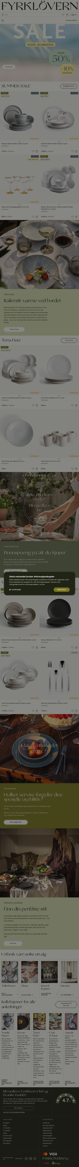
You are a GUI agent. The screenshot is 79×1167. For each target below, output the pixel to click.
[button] (15, 590)
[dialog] (39, 583)
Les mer (42, 584)
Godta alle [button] (61, 589)
